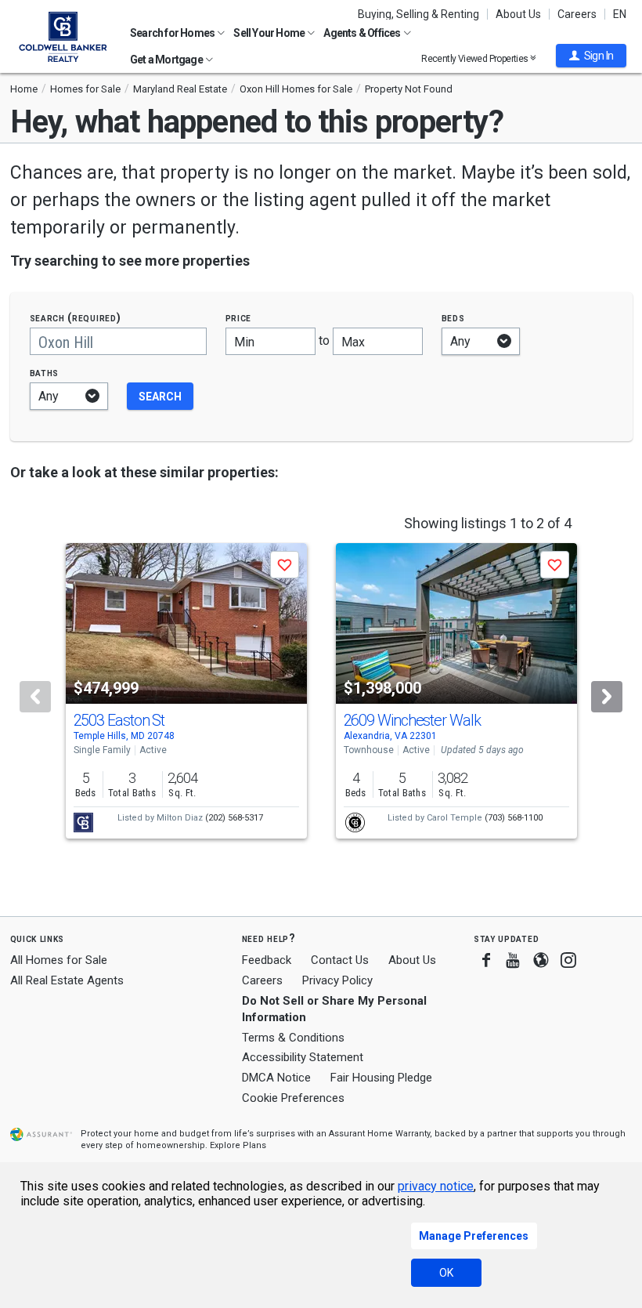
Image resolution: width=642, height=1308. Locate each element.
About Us (518, 14)
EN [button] (619, 14)
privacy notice (436, 1186)
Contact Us (340, 960)
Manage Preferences (473, 1236)
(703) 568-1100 (514, 818)
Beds (453, 318)
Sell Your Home (269, 33)
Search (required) (75, 318)
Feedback (266, 960)
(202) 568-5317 (234, 818)
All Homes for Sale (58, 960)
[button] (591, 55)
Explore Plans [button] (238, 1145)
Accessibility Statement (302, 1057)
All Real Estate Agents (67, 980)
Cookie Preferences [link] (293, 1098)
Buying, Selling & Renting (418, 14)
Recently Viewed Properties (475, 58)
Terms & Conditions (293, 1038)
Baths (45, 373)
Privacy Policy (337, 980)
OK (446, 1272)
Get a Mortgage (167, 59)
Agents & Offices (362, 33)
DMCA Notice (276, 1078)
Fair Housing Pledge (381, 1078)
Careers (577, 14)
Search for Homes (173, 33)
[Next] (606, 696)
